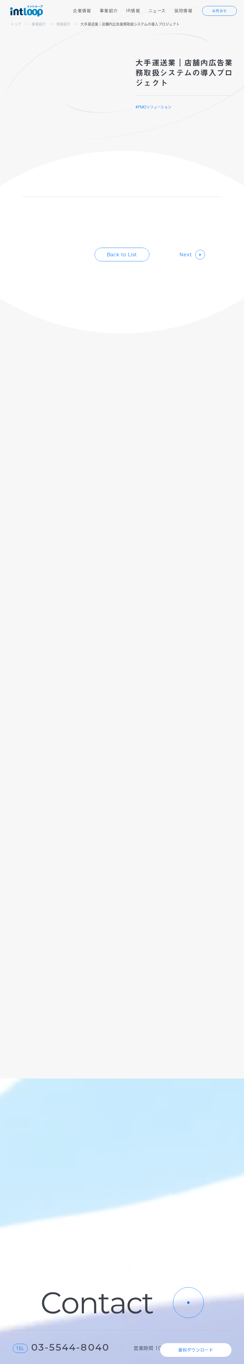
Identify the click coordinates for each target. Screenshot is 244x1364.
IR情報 (133, 11)
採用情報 (183, 11)
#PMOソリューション (153, 107)
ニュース (157, 11)
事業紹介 (109, 11)
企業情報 (82, 11)
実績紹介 (63, 24)
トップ (16, 24)
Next (185, 254)
